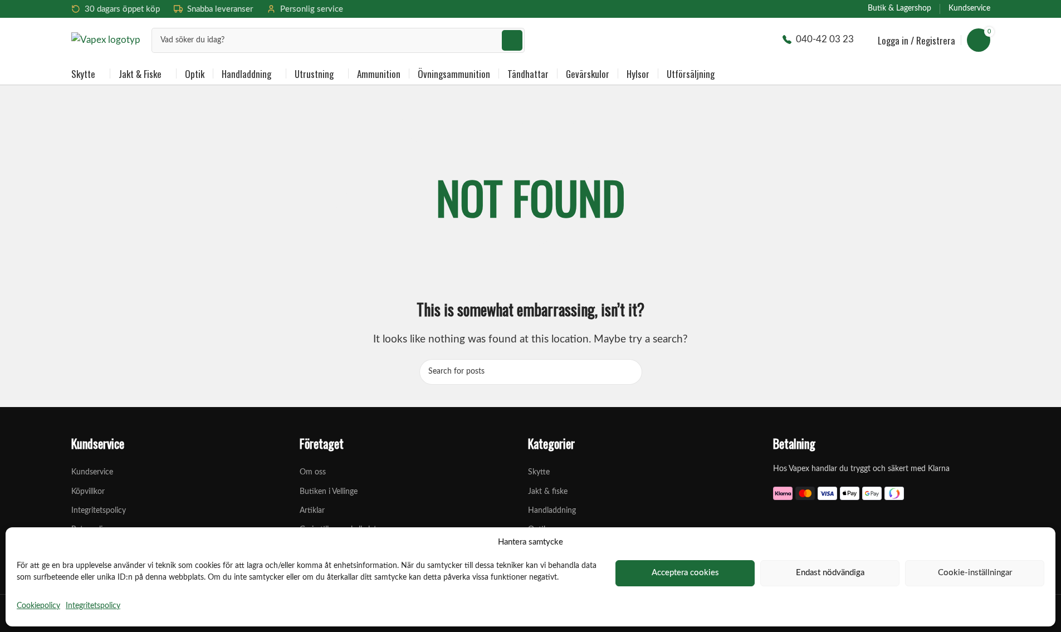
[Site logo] (105, 39)
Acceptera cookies (685, 573)
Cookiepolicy (38, 606)
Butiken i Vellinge (329, 492)
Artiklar (312, 511)
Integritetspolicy (93, 606)
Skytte (539, 472)
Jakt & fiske (548, 492)
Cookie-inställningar (975, 573)
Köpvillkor (88, 492)
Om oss (313, 472)
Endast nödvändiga (830, 573)
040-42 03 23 (825, 39)
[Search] (512, 40)
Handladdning (552, 511)
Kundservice (92, 472)
